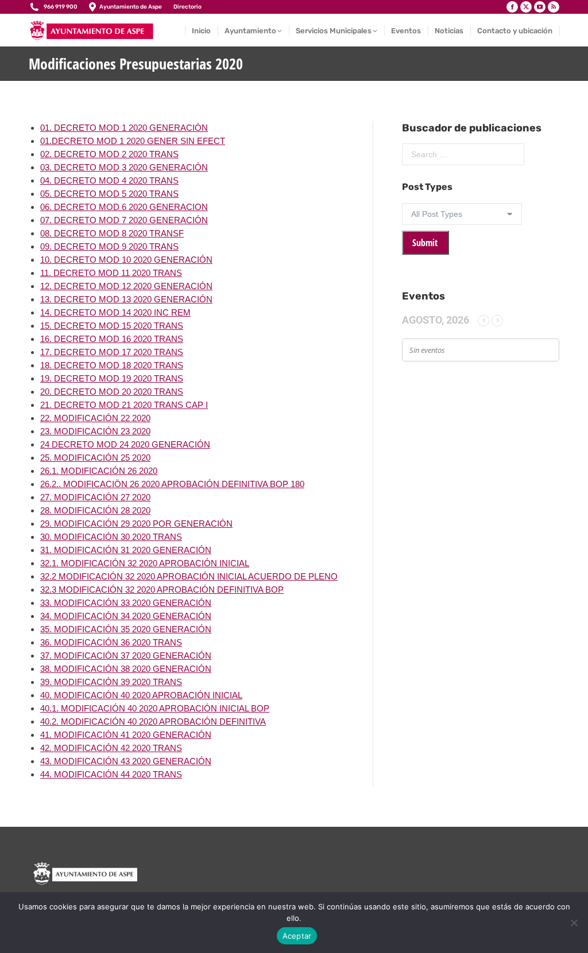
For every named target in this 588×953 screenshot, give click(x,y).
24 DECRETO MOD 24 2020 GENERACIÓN (125, 444)
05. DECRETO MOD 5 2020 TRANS (109, 194)
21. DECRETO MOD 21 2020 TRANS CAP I (124, 405)
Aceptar (297, 935)
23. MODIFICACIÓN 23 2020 (95, 431)
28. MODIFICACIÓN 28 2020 (95, 510)
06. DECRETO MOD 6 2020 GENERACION (124, 207)
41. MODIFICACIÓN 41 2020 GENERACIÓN (125, 735)
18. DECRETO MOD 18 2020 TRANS (111, 365)
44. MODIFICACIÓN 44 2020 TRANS (111, 774)
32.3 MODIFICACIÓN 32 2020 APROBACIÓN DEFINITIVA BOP (162, 589)
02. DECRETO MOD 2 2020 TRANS (109, 154)
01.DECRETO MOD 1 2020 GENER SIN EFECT (132, 141)
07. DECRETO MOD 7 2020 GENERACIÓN (124, 220)
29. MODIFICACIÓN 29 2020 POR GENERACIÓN (136, 523)
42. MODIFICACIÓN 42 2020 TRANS (111, 748)
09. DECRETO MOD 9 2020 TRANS (109, 246)
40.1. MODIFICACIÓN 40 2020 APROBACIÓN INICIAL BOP (154, 708)
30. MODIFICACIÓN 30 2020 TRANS (111, 537)
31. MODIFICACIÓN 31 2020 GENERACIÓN (125, 550)
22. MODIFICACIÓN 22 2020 (95, 418)
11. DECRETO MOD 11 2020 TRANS (111, 273)
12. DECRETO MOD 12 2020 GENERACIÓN (126, 286)
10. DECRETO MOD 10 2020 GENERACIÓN (126, 259)
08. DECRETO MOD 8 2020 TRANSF (112, 233)
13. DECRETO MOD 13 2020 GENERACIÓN (126, 299)
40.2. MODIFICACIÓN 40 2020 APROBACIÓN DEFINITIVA (153, 721)
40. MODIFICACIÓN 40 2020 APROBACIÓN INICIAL (141, 695)
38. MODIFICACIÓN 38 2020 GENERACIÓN (125, 669)
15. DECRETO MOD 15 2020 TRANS (111, 325)
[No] (573, 922)
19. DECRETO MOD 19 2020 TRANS (111, 378)
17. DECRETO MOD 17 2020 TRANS (111, 352)
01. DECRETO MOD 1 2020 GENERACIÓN (124, 128)
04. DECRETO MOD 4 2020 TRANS (109, 180)
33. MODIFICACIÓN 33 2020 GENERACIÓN (125, 603)
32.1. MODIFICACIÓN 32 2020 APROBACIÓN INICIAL (144, 563)
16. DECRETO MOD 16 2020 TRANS (111, 339)
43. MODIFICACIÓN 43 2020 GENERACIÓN (125, 761)
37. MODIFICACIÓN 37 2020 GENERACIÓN (125, 655)
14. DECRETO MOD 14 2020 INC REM (115, 312)
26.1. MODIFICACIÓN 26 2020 (98, 471)
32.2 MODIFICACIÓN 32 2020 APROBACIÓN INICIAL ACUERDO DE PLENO (189, 576)
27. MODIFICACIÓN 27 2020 (95, 497)
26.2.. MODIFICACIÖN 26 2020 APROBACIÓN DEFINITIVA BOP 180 (172, 484)
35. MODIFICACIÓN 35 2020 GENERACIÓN (125, 629)
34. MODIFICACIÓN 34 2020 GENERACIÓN (125, 616)
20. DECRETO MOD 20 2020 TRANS (111, 391)
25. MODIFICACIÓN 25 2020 (95, 457)
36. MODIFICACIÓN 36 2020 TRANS (111, 642)
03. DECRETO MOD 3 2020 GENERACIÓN (124, 167)
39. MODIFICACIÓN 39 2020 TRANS (111, 682)
